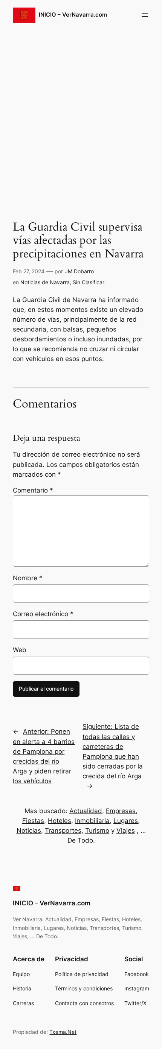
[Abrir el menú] (144, 15)
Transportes (63, 830)
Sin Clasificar (88, 282)
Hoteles (59, 820)
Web (19, 650)
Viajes (125, 830)
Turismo (97, 830)
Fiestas (33, 820)
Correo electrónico (43, 614)
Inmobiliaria (92, 820)
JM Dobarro (79, 271)
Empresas (121, 811)
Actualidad (85, 811)
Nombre (28, 578)
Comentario (33, 490)
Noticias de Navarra (45, 282)
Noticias (29, 830)
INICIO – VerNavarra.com (73, 14)
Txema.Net (62, 1032)
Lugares (125, 820)
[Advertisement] (81, 118)
